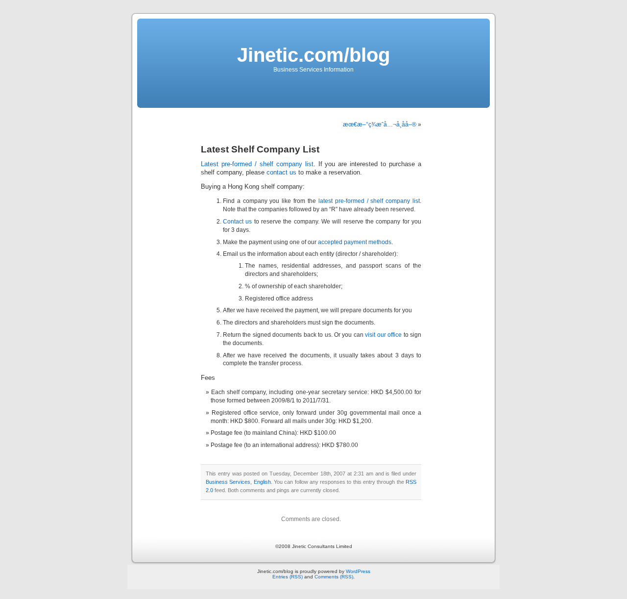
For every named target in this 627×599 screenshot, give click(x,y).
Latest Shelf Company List (260, 149)
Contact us (237, 221)
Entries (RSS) (287, 576)
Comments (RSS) (333, 576)
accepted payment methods (354, 242)
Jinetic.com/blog (313, 55)
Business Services (228, 482)
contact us (281, 172)
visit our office (383, 334)
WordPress (358, 571)
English (262, 482)
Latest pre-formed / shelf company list (257, 164)
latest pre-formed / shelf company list (369, 201)
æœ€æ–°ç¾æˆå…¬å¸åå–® (379, 124)
